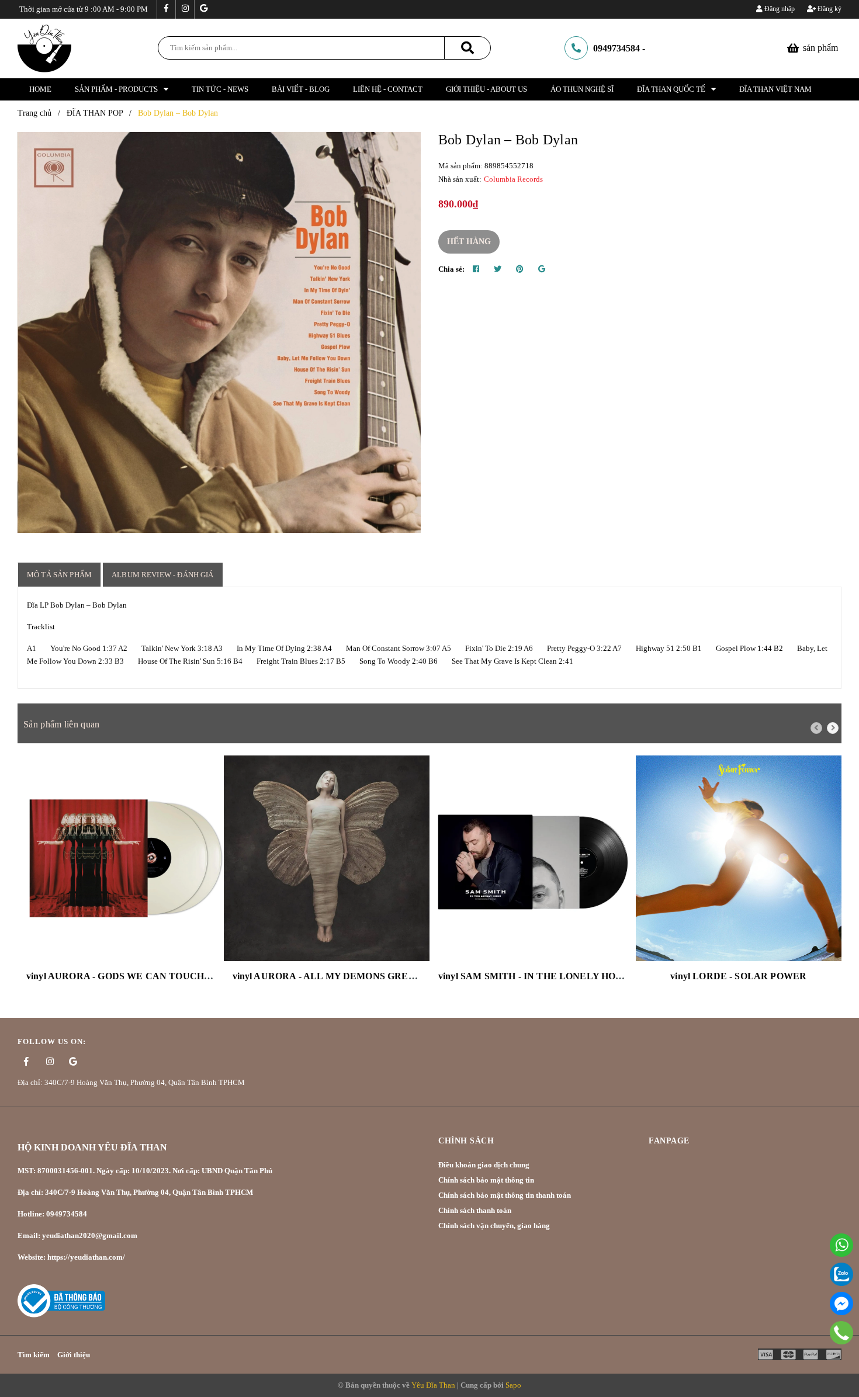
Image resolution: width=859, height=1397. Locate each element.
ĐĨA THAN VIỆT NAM (775, 89)
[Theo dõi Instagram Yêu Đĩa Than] (184, 9)
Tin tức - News (220, 89)
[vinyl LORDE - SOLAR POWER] (739, 858)
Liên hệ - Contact (387, 89)
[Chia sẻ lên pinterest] (519, 269)
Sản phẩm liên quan (61, 724)
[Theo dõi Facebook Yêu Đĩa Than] (166, 9)
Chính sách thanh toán (474, 1210)
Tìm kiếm (34, 1354)
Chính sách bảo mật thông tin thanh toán (504, 1195)
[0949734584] (841, 1333)
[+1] (542, 269)
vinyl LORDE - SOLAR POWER (738, 976)
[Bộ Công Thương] (61, 1299)
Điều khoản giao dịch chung (483, 1164)
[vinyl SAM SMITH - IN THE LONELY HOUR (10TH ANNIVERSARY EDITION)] (533, 858)
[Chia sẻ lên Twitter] (497, 269)
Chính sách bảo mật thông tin (486, 1180)
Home (40, 89)
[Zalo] (841, 1274)
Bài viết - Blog (301, 89)
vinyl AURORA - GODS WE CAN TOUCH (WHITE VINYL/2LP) (162, 976)
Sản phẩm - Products (116, 89)
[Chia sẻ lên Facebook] (476, 269)
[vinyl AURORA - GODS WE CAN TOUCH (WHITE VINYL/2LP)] (121, 858)
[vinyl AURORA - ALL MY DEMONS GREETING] (327, 858)
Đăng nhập (779, 9)
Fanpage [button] (669, 1140)
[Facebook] (841, 1303)
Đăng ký (828, 9)
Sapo (513, 1385)
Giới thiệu (73, 1354)
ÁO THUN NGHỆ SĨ (582, 89)
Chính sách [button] (466, 1140)
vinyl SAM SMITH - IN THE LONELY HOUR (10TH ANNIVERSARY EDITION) (608, 976)
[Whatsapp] (841, 1245)
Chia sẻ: (451, 269)
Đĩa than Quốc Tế (671, 89)
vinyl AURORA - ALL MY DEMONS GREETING (336, 976)
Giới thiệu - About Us (486, 89)
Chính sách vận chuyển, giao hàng (494, 1225)
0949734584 (616, 48)
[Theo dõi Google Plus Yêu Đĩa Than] (203, 9)
